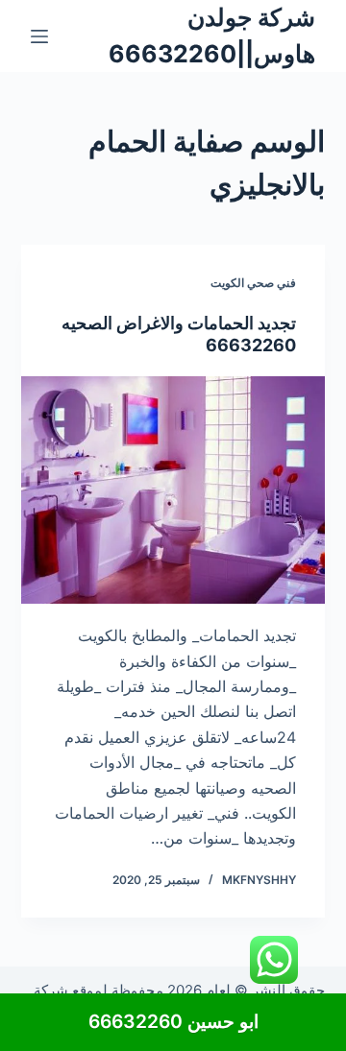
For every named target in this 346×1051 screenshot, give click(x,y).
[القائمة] (39, 36)
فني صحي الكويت (253, 282)
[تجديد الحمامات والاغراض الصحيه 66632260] (173, 490)
